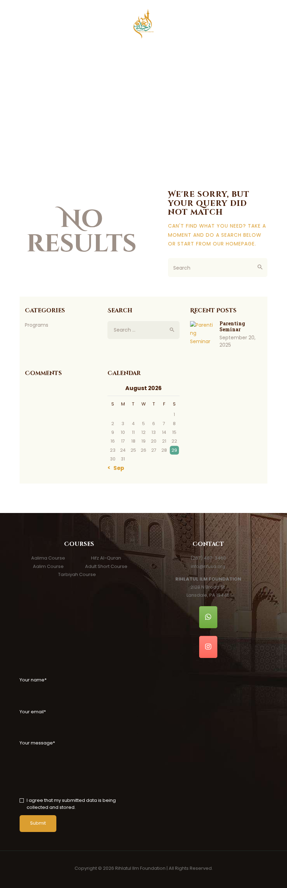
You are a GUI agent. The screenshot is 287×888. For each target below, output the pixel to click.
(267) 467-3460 (208, 558)
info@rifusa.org (208, 566)
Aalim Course (48, 566)
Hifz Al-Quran (106, 558)
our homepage (234, 243)
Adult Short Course (106, 566)
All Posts (139, 120)
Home (114, 120)
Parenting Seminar (232, 326)
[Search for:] (143, 329)
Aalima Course (48, 558)
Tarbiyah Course (77, 574)
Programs (36, 324)
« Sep (116, 468)
